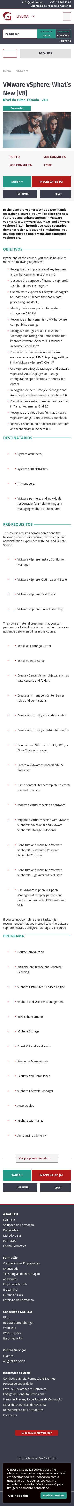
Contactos (10, 1415)
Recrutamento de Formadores (23, 1410)
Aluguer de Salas (14, 1361)
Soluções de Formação (18, 1225)
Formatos (9, 1241)
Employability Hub (15, 1284)
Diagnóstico (11, 1230)
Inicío (7, 71)
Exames (8, 1356)
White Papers (12, 1333)
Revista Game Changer (18, 1323)
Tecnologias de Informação (21, 1274)
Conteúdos (63, 33)
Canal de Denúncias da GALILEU (24, 1405)
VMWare (22, 71)
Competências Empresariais (21, 1263)
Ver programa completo (35, 1158)
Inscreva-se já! (51, 181)
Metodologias (12, 1235)
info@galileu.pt (31, 2)
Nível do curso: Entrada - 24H (25, 100)
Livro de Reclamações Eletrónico (25, 1389)
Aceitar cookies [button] (53, 1495)
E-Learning (10, 1289)
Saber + (17, 181)
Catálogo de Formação (18, 1300)
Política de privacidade (18, 1384)
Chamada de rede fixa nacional (50, 6)
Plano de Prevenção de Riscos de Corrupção (32, 1399)
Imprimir (22, 194)
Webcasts (9, 1328)
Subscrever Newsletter (36, 1433)
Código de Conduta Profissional (24, 1394)
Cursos (46, 33)
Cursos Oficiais (13, 1295)
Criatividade (10, 1269)
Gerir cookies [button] (18, 1496)
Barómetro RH (13, 1338)
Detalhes (45, 53)
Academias (10, 1279)
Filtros (65, 41)
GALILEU (9, 1220)
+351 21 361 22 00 (60, 2)
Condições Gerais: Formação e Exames (29, 1378)
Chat (58, 194)
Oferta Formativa (14, 1246)
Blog (6, 1317)
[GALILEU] (7, 16)
